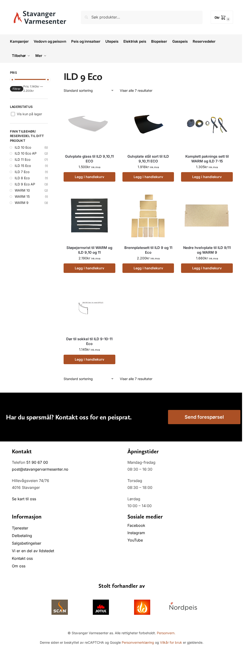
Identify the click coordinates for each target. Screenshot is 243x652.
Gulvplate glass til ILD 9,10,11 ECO (89, 158)
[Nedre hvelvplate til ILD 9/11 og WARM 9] (207, 216)
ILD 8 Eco (22, 178)
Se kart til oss (24, 498)
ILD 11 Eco (22, 159)
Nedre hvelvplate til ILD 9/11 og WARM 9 (207, 250)
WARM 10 (22, 190)
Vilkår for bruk (171, 642)
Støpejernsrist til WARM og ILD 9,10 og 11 (89, 250)
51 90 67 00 (37, 462)
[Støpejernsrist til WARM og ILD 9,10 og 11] (89, 216)
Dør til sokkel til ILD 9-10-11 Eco (89, 341)
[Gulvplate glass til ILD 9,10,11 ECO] (89, 124)
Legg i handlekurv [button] (89, 177)
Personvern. (166, 633)
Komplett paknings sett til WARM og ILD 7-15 (207, 158)
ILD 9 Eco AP (25, 184)
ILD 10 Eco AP (26, 153)
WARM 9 (21, 203)
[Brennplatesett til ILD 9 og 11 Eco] (148, 216)
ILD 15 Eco (23, 166)
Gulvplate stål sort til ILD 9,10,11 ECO (148, 158)
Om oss (18, 566)
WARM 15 (22, 196)
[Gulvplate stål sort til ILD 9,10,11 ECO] (148, 124)
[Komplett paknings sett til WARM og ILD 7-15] (207, 124)
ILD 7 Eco (22, 172)
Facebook (136, 525)
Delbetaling (22, 535)
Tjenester (20, 528)
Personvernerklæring (138, 642)
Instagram (136, 532)
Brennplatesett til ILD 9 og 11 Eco (148, 250)
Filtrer (17, 89)
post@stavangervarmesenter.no (40, 469)
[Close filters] (49, 73)
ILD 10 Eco (23, 147)
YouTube (135, 540)
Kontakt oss (22, 558)
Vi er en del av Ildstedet (33, 550)
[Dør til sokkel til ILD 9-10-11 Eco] (89, 307)
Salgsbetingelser (26, 543)
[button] (222, 17)
